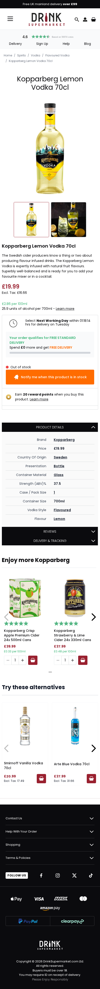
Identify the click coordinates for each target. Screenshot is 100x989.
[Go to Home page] (47, 19)
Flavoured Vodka (57, 55)
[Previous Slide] (6, 617)
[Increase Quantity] (22, 660)
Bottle (59, 466)
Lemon (59, 518)
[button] (50, 36)
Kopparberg (64, 439)
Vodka (35, 55)
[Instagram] (57, 875)
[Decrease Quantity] (7, 660)
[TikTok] (90, 875)
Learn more (65, 308)
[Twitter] (74, 875)
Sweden (60, 457)
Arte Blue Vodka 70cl (72, 764)
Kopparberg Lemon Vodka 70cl (31, 61)
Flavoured (62, 510)
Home (8, 55)
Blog (87, 43)
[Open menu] (10, 18)
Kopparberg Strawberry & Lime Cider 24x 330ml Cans (72, 635)
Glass (58, 475)
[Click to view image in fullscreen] (50, 149)
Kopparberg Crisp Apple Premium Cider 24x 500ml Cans (22, 635)
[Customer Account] (85, 19)
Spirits (21, 55)
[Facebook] (41, 875)
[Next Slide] (93, 617)
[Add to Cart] (32, 660)
